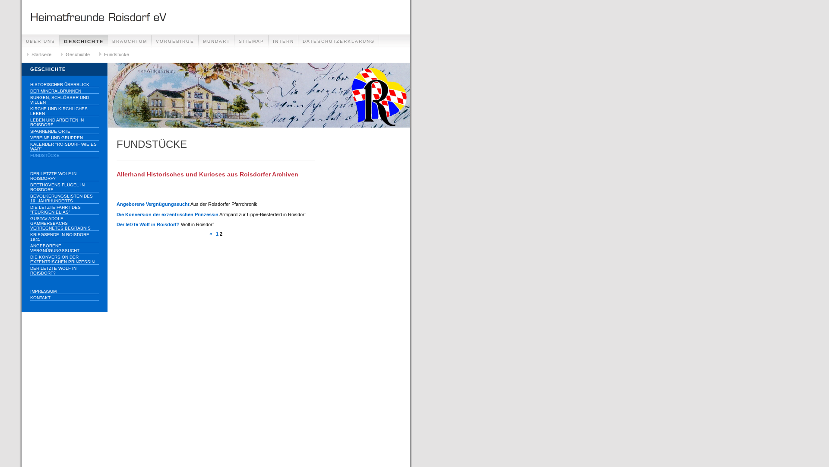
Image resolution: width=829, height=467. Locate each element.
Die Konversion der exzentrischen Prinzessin (62, 259)
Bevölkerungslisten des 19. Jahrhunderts (61, 198)
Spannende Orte (50, 131)
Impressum (43, 291)
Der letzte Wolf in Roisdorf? (53, 176)
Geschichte (84, 41)
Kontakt (40, 297)
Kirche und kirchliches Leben (59, 111)
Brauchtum (129, 41)
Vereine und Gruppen (56, 137)
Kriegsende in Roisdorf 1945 (59, 237)
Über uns (40, 41)
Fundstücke (116, 54)
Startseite (41, 54)
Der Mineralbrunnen (55, 91)
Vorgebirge (175, 41)
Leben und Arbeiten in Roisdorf (57, 122)
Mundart (216, 41)
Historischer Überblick (59, 84)
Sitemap (251, 41)
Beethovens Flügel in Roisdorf (57, 187)
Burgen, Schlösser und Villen (59, 100)
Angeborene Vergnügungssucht (54, 248)
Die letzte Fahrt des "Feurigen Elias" (55, 209)
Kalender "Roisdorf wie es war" (63, 146)
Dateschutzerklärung (339, 41)
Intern (283, 41)
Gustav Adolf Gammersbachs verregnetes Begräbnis (60, 223)
